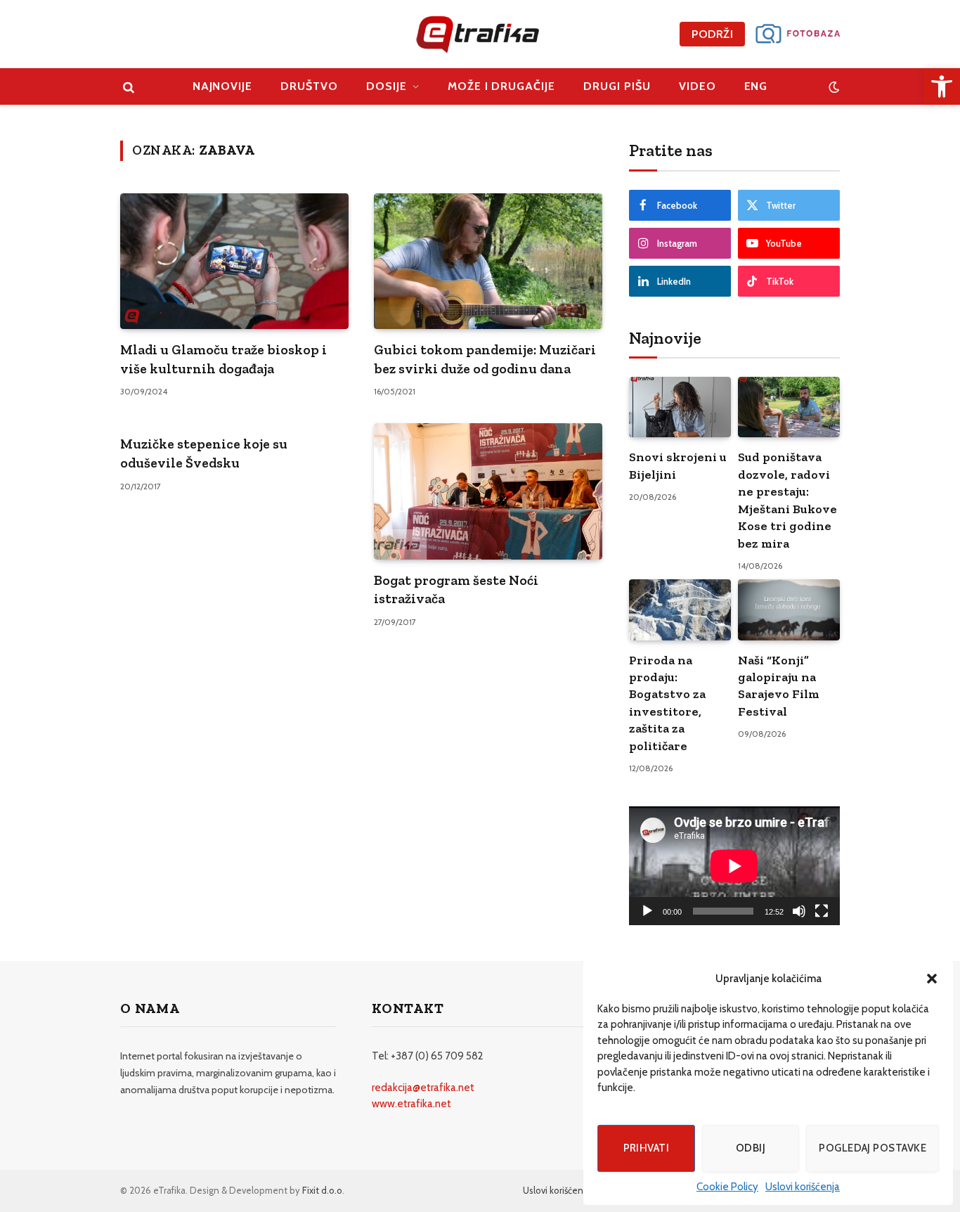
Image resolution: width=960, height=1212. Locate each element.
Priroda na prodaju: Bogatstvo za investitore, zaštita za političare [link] (667, 703)
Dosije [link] (386, 86)
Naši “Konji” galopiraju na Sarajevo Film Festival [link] (778, 685)
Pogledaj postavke (872, 1148)
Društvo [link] (309, 86)
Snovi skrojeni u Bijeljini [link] (678, 465)
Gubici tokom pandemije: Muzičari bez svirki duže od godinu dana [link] (485, 359)
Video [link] (697, 86)
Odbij (750, 1148)
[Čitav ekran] (822, 911)
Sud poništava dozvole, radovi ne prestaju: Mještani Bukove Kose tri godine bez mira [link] (787, 499)
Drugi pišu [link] (617, 86)
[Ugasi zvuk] (799, 911)
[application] (734, 865)
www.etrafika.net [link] (411, 1103)
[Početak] (647, 911)
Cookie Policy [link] (727, 1186)
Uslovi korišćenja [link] (802, 1186)
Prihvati (646, 1148)
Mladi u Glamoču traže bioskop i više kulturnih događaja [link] (223, 359)
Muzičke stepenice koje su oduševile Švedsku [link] (203, 453)
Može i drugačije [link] (501, 86)
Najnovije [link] (223, 86)
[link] (941, 86)
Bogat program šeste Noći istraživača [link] (456, 589)
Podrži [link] (712, 34)
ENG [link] (756, 86)
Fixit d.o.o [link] (322, 1190)
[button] (932, 979)
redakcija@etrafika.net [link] (423, 1087)
